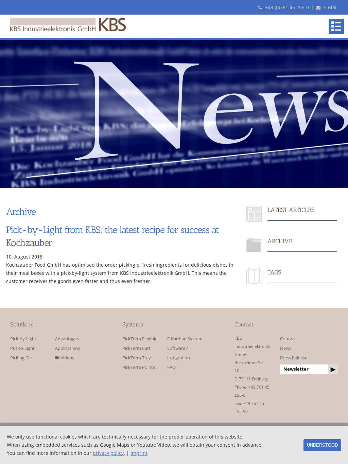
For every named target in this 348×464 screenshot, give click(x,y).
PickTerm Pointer (139, 367)
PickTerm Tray (136, 358)
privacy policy (108, 453)
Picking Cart (22, 358)
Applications (67, 348)
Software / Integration (178, 353)
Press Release (293, 358)
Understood (322, 445)
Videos (66, 358)
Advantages (67, 339)
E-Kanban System (185, 339)
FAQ (171, 367)
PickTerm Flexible (139, 339)
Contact (288, 339)
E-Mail (330, 7)
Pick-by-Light (23, 339)
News (285, 348)
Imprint (138, 453)
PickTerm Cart (136, 348)
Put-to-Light (22, 348)
